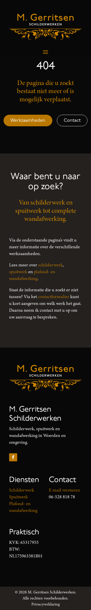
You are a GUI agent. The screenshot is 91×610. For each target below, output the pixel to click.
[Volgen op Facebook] (13, 457)
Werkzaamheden (27, 120)
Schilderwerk (21, 490)
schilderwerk (50, 265)
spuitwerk (18, 272)
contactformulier (53, 297)
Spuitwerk (18, 497)
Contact (72, 120)
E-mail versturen (64, 490)
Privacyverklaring (45, 604)
